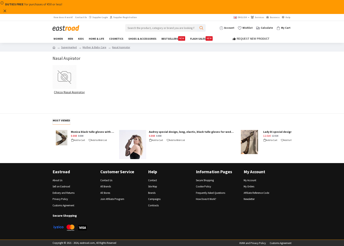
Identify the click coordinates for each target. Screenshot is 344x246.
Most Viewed (61, 120)
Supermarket (69, 47)
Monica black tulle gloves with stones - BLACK (93, 132)
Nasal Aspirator (121, 47)
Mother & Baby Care (94, 47)
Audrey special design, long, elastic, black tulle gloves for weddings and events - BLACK (192, 132)
